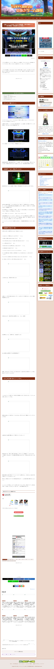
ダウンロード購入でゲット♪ (8, 95)
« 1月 (39, 168)
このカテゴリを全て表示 (18, 554)
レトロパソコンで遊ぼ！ (29, 663)
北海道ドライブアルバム (36, 663)
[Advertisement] (18, 85)
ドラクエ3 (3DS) (5, 559)
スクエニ (21, 559)
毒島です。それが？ (42, 182)
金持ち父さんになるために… (43, 185)
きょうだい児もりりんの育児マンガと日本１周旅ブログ (46, 178)
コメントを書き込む (18, 651)
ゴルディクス (45, 67)
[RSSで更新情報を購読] (23, 586)
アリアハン (14, 559)
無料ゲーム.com (42, 183)
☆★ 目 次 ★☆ (17, 93)
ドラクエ (24, 559)
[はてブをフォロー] (16, 586)
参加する (24, 555)
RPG (11, 559)
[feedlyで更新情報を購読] (47, 89)
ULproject (41, 177)
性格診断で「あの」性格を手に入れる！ (10, 96)
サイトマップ (42, 663)
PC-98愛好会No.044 (45, 105)
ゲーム (18, 559)
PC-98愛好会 (41, 176)
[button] (29, 55)
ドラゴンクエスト (29, 559)
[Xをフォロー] (14, 586)
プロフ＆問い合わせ (15, 663)
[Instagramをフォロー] (18, 586)
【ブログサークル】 (43, 295)
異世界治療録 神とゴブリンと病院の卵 (44, 184)
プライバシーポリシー (22, 663)
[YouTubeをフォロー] (19, 586)
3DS (9, 559)
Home (11, 663)
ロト (32, 559)
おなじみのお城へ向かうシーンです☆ (9, 99)
